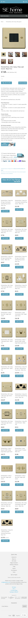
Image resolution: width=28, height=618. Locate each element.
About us (14, 559)
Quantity (2, 76)
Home (2, 21)
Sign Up (24, 606)
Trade (14, 566)
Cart (26, 1)
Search (14, 568)
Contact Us (14, 557)
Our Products (14, 570)
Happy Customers (14, 562)
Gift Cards (14, 561)
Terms (14, 572)
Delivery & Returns (14, 564)
